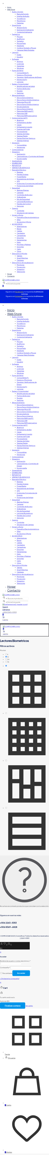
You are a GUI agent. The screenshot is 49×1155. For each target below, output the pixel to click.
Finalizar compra (12, 1005)
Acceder (21, 973)
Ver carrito (29, 1006)
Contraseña (5, 968)
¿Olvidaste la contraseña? (9, 979)
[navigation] (24, 994)
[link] (27, 654)
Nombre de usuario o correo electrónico (15, 961)
